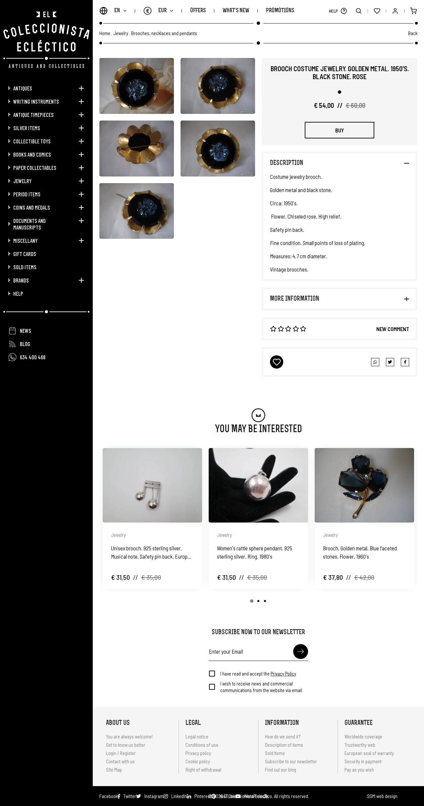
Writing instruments (36, 101)
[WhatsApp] (375, 362)
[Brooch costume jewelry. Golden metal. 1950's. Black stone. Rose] (136, 86)
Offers (198, 11)
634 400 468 (32, 357)
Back (412, 33)
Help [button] (18, 293)
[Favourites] (377, 11)
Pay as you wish (359, 770)
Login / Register (121, 753)
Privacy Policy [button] (283, 674)
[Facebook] (390, 362)
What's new (236, 11)
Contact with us (120, 761)
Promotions (280, 11)
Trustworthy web (360, 745)
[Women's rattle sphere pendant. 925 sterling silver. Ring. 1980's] (258, 485)
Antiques (22, 88)
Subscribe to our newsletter (291, 761)
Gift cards (24, 253)
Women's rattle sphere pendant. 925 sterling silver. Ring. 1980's (254, 552)
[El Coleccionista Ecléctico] (46, 40)
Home (104, 33)
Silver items (26, 128)
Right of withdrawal (203, 770)
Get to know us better (125, 745)
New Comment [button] (392, 329)
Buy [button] (339, 130)
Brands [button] (21, 280)
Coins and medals (31, 207)
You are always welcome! (129, 736)
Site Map (114, 770)
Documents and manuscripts (29, 223)
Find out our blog (280, 770)
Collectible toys (32, 141)
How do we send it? (282, 736)
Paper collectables (34, 167)
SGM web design (382, 796)
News (25, 330)
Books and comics (32, 154)
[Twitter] (405, 362)
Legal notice (197, 736)
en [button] (117, 11)
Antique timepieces (33, 114)
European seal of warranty (369, 753)
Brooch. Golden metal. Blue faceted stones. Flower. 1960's (360, 552)
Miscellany (25, 240)
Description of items (284, 745)
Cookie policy (198, 761)
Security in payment (363, 761)
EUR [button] (156, 10)
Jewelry (22, 180)
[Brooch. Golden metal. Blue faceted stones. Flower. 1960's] (364, 485)
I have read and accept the (258, 674)
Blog (25, 343)
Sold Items (24, 267)
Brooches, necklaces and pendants (164, 33)
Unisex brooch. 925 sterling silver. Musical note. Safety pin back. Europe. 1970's (151, 553)
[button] (344, 11)
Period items (26, 194)
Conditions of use (202, 745)
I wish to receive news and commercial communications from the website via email (261, 686)
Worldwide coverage (363, 736)
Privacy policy (198, 753)
